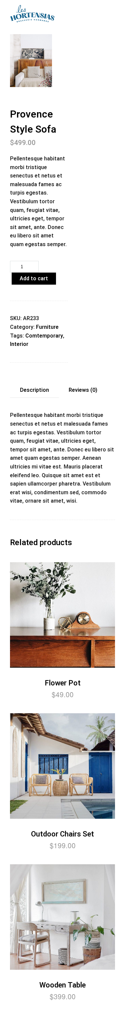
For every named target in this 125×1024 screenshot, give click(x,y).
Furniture (47, 327)
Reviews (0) (83, 390)
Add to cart (34, 279)
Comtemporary (44, 336)
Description (34, 390)
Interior (19, 344)
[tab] (34, 390)
